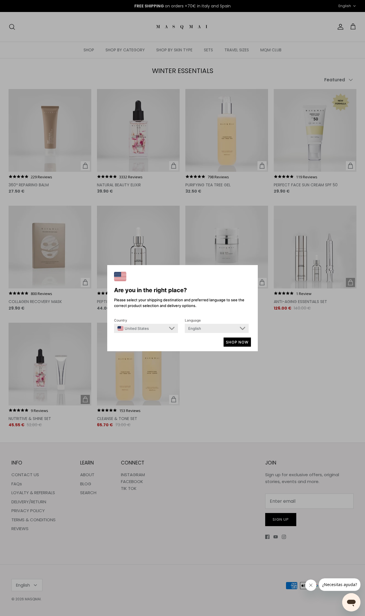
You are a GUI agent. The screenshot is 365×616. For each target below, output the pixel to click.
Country (120, 320)
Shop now (237, 342)
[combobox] (133, 328)
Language (193, 320)
